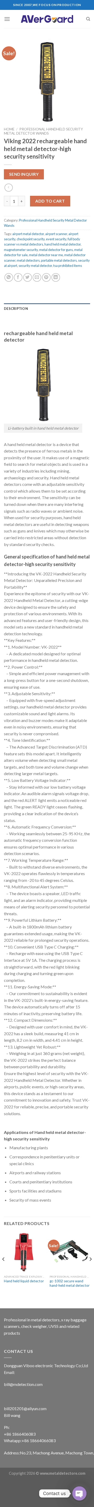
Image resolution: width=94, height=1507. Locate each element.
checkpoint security (31, 239)
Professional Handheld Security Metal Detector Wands (43, 131)
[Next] (90, 1269)
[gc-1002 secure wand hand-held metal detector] (70, 1252)
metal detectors (28, 260)
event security (56, 239)
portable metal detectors (59, 260)
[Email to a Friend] (37, 277)
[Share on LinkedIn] (55, 277)
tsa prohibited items (67, 265)
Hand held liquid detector (24, 1281)
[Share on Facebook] (18, 277)
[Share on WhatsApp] (8, 277)
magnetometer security (21, 250)
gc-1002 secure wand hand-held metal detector (70, 1283)
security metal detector (35, 265)
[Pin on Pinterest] (46, 277)
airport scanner (56, 234)
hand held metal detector (62, 244)
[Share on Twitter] (27, 277)
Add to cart (50, 200)
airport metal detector (28, 234)
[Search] (88, 19)
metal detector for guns (56, 250)
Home (9, 129)
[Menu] (7, 18)
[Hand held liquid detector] (24, 1252)
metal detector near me (46, 255)
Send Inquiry (24, 174)
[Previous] (3, 1269)
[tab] (47, 308)
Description (16, 308)
